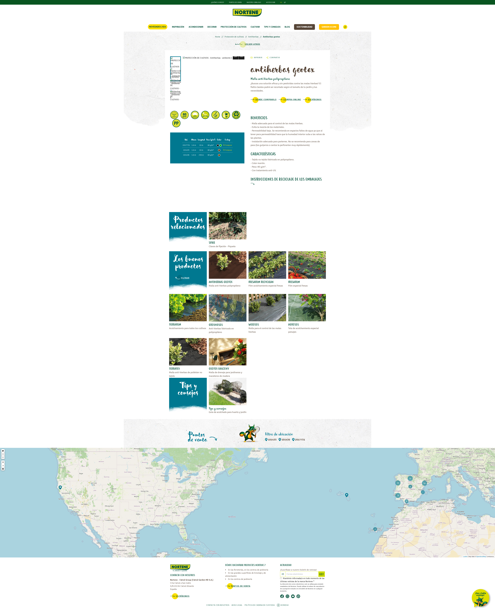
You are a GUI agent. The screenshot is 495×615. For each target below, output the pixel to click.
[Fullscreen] (3, 469)
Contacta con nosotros (217, 605)
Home (217, 36)
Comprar (228, 145)
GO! (322, 574)
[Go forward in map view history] (3, 454)
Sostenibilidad (304, 27)
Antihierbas (253, 36)
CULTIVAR (255, 27)
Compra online (292, 99)
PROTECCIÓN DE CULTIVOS (233, 27)
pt (285, 2)
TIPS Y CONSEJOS (272, 27)
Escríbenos (315, 99)
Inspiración (178, 27)
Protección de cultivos (234, 36)
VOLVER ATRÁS (252, 44)
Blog (287, 27)
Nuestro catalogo (254, 2)
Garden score (329, 27)
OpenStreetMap (481, 556)
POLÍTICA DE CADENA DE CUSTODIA (260, 605)
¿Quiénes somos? (217, 2)
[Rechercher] (345, 27)
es (281, 2)
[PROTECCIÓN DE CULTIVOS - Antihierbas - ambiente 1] (213, 57)
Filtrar (185, 278)
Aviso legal (237, 605)
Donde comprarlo (266, 99)
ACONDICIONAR (196, 27)
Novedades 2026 (157, 27)
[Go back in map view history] (3, 457)
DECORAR (212, 27)
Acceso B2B (270, 2)
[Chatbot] (481, 598)
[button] (236, 56)
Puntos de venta (235, 2)
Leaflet (465, 556)
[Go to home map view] (3, 450)
